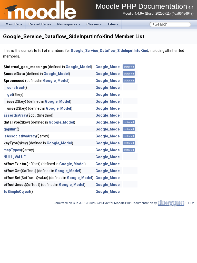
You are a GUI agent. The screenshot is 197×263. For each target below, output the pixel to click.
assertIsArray (15, 115)
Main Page (14, 24)
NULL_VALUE (15, 157)
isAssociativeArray (20, 136)
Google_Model (78, 67)
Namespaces (67, 24)
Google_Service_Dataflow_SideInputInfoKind (109, 51)
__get (8, 94)
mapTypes (12, 150)
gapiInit (10, 129)
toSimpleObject (17, 192)
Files (112, 24)
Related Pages (39, 24)
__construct (14, 88)
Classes (92, 24)
